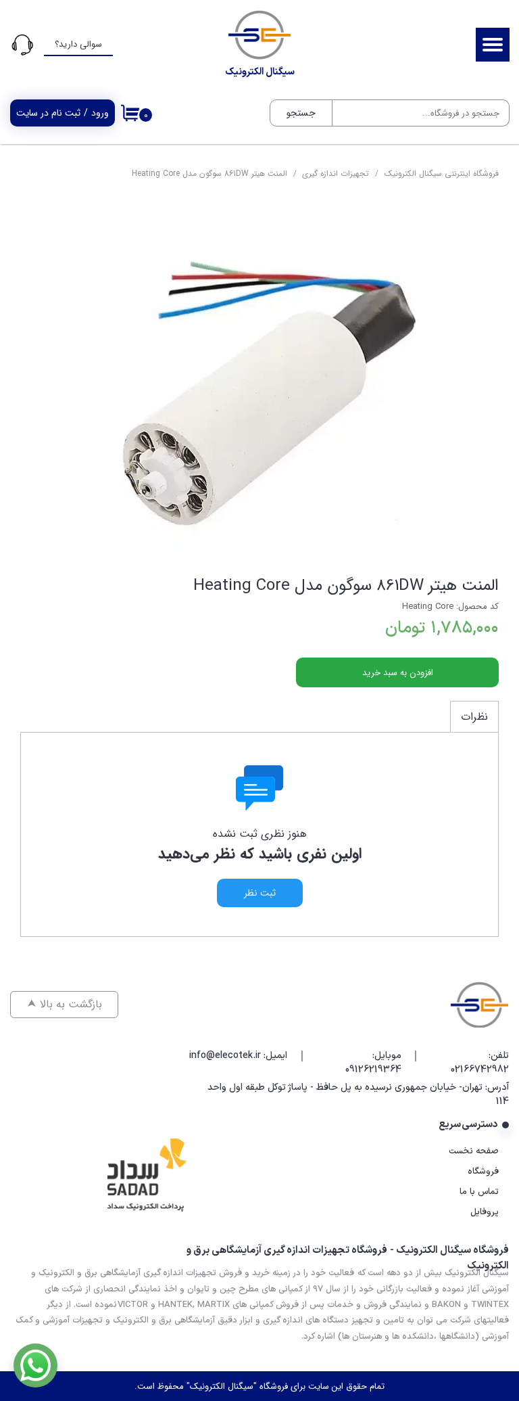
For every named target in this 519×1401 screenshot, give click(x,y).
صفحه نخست (474, 1151)
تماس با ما (479, 1192)
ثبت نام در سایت (48, 113)
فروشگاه (483, 1171)
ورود (100, 113)
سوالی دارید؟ (78, 44)
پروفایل (484, 1212)
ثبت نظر (260, 893)
